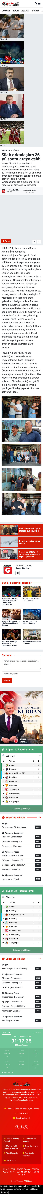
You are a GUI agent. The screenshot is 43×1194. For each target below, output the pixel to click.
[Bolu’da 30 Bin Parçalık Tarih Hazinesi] (32, 592)
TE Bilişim (28, 1181)
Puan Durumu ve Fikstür (30, 1147)
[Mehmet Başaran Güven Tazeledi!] (32, 634)
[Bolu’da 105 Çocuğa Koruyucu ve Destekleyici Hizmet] (11, 634)
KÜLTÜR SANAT (9, 1172)
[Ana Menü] (39, 3)
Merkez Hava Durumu (29, 1140)
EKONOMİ (28, 1172)
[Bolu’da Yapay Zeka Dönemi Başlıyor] (32, 614)
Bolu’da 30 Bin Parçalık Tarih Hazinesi (31, 600)
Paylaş (7, 241)
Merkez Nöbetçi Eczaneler (11, 1140)
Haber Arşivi (11, 1160)
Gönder (7, 680)
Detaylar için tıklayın (21, 808)
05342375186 (23, 1113)
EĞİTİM (20, 1172)
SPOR (16, 10)
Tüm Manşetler (12, 1153)
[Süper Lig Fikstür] (40, 817)
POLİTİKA (35, 1169)
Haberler (6, 150)
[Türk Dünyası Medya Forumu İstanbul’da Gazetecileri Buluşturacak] (11, 592)
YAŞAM (35, 10)
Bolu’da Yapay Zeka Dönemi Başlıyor (30, 622)
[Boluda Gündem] (7, 569)
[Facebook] (17, 1127)
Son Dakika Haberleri (28, 1154)
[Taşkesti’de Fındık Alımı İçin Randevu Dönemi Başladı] (11, 614)
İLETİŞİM (21, 1174)
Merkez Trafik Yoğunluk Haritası (11, 1147)
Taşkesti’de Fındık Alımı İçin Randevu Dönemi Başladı (11, 623)
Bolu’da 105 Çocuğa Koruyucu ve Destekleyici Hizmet (9, 643)
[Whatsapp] (22, 1127)
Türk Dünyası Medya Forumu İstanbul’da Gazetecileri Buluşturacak (9, 602)
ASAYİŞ (25, 10)
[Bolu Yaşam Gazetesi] (10, 3)
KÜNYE (36, 1172)
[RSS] (26, 1127)
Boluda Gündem (22, 568)
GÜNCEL (6, 10)
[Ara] (36, 3)
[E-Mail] (17, 573)
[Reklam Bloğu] (21, 717)
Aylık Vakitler (8, 1073)
